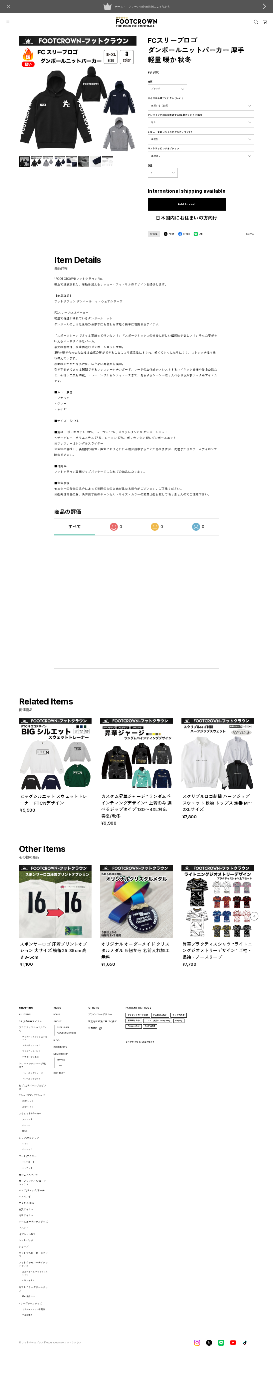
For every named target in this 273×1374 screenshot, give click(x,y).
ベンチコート (28, 1162)
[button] (254, 916)
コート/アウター (28, 1156)
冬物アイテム (26, 1215)
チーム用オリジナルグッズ (33, 1221)
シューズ (24, 1246)
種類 (150, 81)
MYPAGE (61, 1060)
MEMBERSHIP (61, 1054)
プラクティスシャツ (31, 1045)
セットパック (26, 1240)
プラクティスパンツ (31, 1051)
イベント (24, 1228)
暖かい (25, 1131)
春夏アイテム (26, 1209)
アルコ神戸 (27, 1315)
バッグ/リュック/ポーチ (32, 1190)
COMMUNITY (60, 1047)
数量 (150, 165)
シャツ (25, 1143)
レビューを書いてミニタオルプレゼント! (170, 131)
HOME (57, 1014)
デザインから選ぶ (30, 1057)
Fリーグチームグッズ (30, 1303)
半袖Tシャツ (28, 1101)
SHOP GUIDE (63, 1027)
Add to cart (187, 204)
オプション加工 (27, 1234)
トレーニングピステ (31, 1079)
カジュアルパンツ (28, 1174)
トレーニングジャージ (32, 1073)
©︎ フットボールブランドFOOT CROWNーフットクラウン (50, 1342)
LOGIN (60, 1065)
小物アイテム (28, 1280)
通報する (250, 234)
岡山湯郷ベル (28, 1296)
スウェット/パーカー (30, 1113)
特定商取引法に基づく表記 (102, 1021)
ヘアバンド (25, 1196)
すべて (75, 526)
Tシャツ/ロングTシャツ (32, 1095)
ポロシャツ (27, 1149)
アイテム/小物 (26, 1203)
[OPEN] (256, 22)
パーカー (26, 1125)
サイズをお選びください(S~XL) (165, 98)
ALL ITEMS (25, 1014)
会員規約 (93, 1028)
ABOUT (58, 1021)
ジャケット (27, 1168)
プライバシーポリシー (100, 1014)
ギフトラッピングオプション (163, 148)
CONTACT (59, 1073)
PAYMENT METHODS (67, 1033)
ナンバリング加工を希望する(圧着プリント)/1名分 (175, 114)
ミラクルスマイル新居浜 (33, 1309)
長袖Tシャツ (28, 1106)
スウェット (27, 1119)
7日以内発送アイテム (30, 1021)
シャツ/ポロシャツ (29, 1137)
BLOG (57, 1040)
